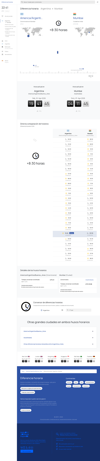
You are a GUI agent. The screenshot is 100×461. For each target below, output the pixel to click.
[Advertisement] (58, 51)
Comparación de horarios (9, 29)
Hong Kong (51, 356)
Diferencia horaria (9, 24)
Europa (68, 386)
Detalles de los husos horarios (10, 32)
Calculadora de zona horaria (10, 35)
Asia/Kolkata (89, 280)
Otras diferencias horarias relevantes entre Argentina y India (43, 344)
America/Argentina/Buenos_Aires (32, 18)
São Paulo (77, 356)
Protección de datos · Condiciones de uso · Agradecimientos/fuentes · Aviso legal (58, 419)
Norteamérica (77, 386)
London (37, 356)
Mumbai (78, 18)
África (76, 382)
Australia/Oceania (90, 382)
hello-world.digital (27, 451)
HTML (39, 111)
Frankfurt (90, 356)
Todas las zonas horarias (27, 392)
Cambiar (7, 11)
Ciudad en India (78, 21)
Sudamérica (86, 386)
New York (24, 356)
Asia (82, 382)
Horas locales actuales (10, 26)
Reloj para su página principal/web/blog (31, 388)
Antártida (69, 382)
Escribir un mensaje (25, 410)
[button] (9, 44)
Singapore (64, 356)
